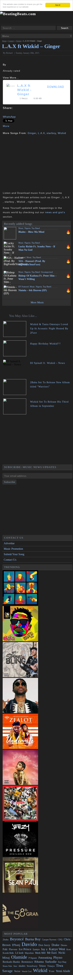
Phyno (57, 957)
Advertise (9, 543)
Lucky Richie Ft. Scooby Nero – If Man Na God (36, 248)
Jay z (44, 949)
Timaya (51, 966)
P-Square (33, 958)
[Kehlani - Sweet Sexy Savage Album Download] (20, 783)
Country (11, 41)
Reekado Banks (11, 961)
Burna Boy (33, 939)
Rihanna (39, 961)
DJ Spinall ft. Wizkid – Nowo (47, 363)
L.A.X (41, 133)
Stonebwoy (32, 966)
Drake (55, 945)
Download (55, 87)
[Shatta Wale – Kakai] (20, 640)
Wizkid (62, 133)
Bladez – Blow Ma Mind (31, 232)
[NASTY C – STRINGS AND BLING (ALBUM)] (20, 676)
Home (4, 41)
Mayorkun (29, 953)
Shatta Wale (7, 966)
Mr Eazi (52, 952)
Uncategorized (47, 272)
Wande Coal (27, 971)
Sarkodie (51, 961)
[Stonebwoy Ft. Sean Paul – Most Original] (20, 891)
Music (20, 228)
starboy (51, 133)
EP (19, 287)
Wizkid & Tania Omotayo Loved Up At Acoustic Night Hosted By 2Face (49, 328)
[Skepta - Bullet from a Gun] (20, 604)
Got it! (57, 5)
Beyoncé (17, 939)
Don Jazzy (44, 945)
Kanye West (57, 949)
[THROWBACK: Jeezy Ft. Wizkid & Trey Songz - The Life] (20, 855)
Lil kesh (19, 953)
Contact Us (10, 559)
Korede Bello (8, 953)
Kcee (68, 949)
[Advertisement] (32, 162)
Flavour (13, 949)
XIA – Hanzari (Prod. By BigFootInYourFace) (31, 263)
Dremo (64, 945)
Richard (9, 53)
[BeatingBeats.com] (18, 14)
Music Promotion (13, 548)
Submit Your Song (14, 554)
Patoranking (45, 957)
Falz (5, 949)
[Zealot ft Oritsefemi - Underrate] (20, 748)
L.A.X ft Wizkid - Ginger (24, 90)
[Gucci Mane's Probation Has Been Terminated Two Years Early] (20, 712)
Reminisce (27, 961)
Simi (15, 966)
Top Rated (36, 228)
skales (22, 965)
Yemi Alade (63, 971)
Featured (22, 257)
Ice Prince (25, 949)
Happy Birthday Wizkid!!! (45, 343)
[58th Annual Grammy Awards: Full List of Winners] (20, 927)
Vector (17, 971)
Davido (29, 944)
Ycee (51, 971)
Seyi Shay (62, 962)
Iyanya (36, 949)
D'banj (16, 945)
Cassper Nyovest (49, 940)
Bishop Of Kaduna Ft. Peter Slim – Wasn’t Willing (37, 277)
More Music (37, 302)
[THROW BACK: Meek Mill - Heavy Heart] (20, 819)
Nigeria (18, 41)
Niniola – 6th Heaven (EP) (32, 290)
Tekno (42, 965)
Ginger (32, 133)
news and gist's (55, 212)
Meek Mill (40, 953)
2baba (6, 939)
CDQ (60, 939)
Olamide (19, 957)
